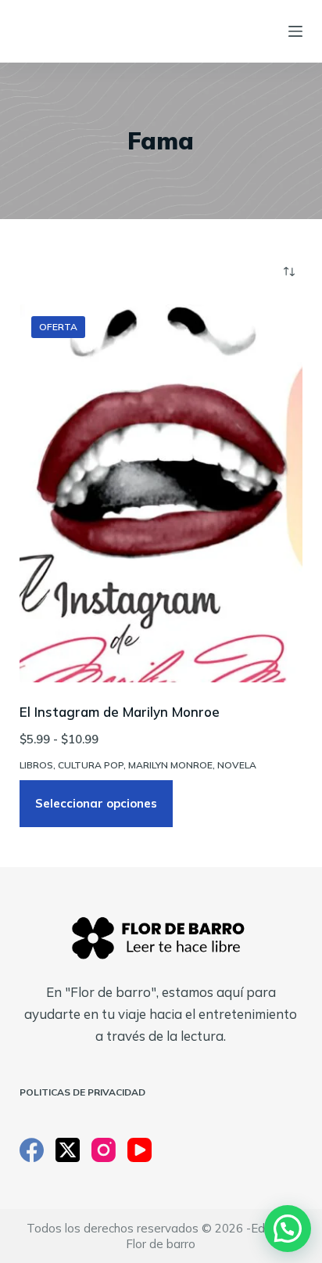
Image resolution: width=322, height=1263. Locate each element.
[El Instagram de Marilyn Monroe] (161, 493)
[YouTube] (139, 1150)
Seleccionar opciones (96, 803)
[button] (287, 1228)
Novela (236, 765)
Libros (36, 765)
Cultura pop (90, 765)
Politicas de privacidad (82, 1092)
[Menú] (295, 31)
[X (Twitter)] (67, 1150)
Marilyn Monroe (170, 765)
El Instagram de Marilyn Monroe (120, 711)
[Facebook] (32, 1150)
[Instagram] (103, 1150)
